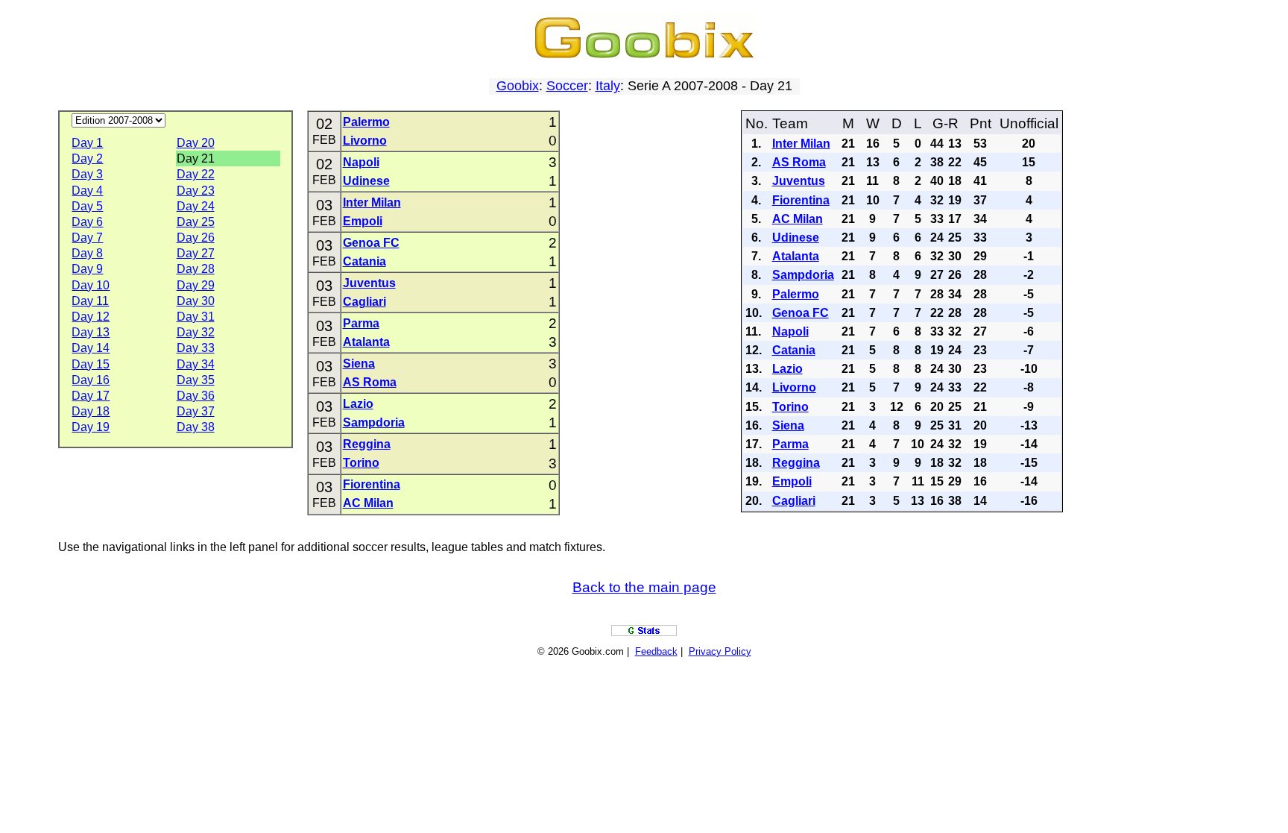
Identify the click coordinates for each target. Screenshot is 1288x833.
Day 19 (91, 427)
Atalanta (366, 342)
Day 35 (196, 380)
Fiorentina (371, 484)
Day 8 (87, 253)
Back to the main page (644, 587)
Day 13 (91, 332)
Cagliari (364, 301)
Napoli (361, 162)
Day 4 (87, 190)
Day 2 (87, 158)
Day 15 (91, 364)
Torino (361, 462)
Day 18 (91, 411)
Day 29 (196, 285)
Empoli (362, 221)
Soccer (567, 85)
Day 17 (91, 395)
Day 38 (196, 427)
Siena (359, 363)
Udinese (366, 181)
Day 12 (91, 316)
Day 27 (196, 253)
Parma (361, 323)
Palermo (366, 122)
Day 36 (196, 395)
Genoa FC (371, 242)
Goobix (517, 85)
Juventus (369, 283)
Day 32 (196, 332)
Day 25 (196, 222)
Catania (364, 261)
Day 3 (87, 174)
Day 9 (87, 269)
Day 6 (87, 222)
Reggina (367, 444)
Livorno (365, 140)
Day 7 (87, 237)
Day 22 (196, 174)
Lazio (358, 403)
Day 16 (91, 380)
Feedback (656, 651)
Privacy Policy (720, 651)
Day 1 (87, 142)
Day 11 (90, 301)
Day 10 (91, 285)
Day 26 (196, 237)
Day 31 (196, 316)
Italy (608, 85)
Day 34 (196, 364)
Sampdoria (374, 422)
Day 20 (196, 142)
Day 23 (196, 190)
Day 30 (196, 301)
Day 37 (196, 411)
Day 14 (91, 348)
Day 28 (196, 269)
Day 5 (87, 206)
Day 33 (196, 348)
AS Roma (370, 382)
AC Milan (368, 503)
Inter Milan (372, 202)
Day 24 (196, 206)
